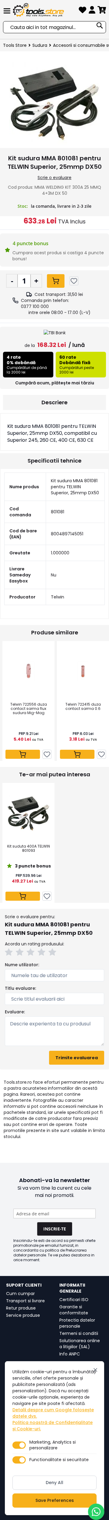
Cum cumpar (20, 1294)
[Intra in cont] (92, 11)
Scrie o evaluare (54, 178)
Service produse (23, 1315)
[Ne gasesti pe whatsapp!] (96, 1511)
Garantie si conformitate (73, 1310)
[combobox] (54, 27)
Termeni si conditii (78, 1333)
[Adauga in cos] (55, 281)
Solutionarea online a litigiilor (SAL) (79, 1344)
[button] (10, 953)
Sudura (39, 45)
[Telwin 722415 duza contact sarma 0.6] (83, 671)
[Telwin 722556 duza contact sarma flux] (28, 671)
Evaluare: (15, 1012)
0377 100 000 (35, 306)
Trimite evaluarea (76, 1058)
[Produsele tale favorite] (82, 11)
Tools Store (15, 45)
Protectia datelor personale (77, 1323)
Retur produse (21, 1308)
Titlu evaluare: (20, 988)
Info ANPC (69, 1354)
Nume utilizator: (22, 965)
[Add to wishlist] (73, 280)
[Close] (95, 1370)
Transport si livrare (25, 1301)
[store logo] (45, 10)
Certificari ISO (73, 1300)
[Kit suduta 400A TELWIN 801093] (28, 813)
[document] (54, 1438)
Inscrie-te (54, 1229)
